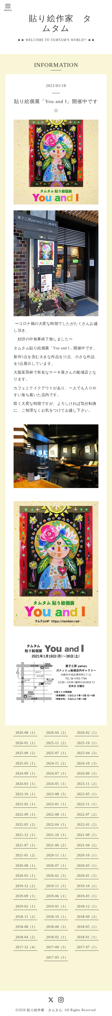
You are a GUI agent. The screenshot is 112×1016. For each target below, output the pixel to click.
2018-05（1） (88, 927)
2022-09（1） (26, 814)
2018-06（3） (57, 927)
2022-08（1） (57, 814)
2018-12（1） (88, 906)
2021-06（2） (57, 845)
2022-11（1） (88, 804)
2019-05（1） (88, 896)
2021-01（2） (26, 855)
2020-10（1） (88, 855)
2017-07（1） (88, 947)
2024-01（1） (57, 784)
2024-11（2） (57, 763)
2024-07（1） (57, 773)
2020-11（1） (57, 855)
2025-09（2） (26, 753)
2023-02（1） (26, 804)
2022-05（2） (26, 825)
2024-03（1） (26, 784)
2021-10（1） (57, 835)
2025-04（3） (88, 753)
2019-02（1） (26, 906)
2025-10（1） (88, 743)
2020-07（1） (57, 866)
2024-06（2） (88, 773)
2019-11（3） (57, 886)
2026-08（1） (26, 733)
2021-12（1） (26, 835)
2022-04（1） (57, 825)
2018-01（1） (88, 937)
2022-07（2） (88, 814)
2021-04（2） (88, 845)
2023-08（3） (57, 794)
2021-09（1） (88, 835)
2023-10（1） (26, 794)
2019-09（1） (26, 896)
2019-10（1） (88, 886)
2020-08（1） (26, 866)
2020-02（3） (57, 876)
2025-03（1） (26, 763)
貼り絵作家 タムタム (44, 1010)
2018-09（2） (88, 917)
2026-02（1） (88, 733)
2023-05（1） (88, 794)
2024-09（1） (26, 773)
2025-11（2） (57, 743)
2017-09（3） (57, 947)
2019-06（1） (57, 896)
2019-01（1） (57, 906)
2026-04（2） (57, 733)
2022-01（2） (88, 825)
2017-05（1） (57, 957)
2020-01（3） (88, 876)
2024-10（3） (88, 763)
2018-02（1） (57, 937)
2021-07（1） (26, 845)
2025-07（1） (57, 753)
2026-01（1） (26, 743)
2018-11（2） (26, 917)
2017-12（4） (26, 947)
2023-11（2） (88, 784)
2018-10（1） (57, 917)
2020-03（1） (26, 876)
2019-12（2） (26, 886)
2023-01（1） (57, 804)
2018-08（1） (26, 927)
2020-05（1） (88, 866)
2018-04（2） (26, 937)
